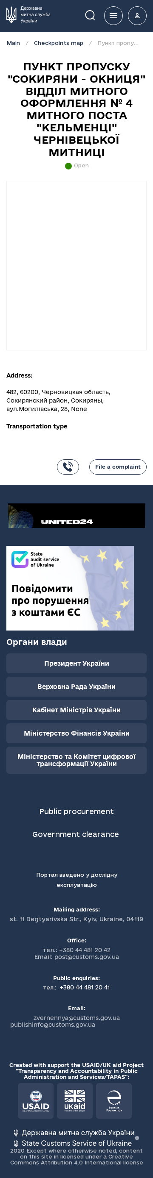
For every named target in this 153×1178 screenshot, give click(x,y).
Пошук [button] (96, 15)
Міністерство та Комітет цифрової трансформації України (76, 760)
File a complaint (118, 467)
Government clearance (76, 834)
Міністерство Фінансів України (77, 733)
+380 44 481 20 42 (84, 950)
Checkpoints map (58, 43)
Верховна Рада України (76, 686)
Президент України (76, 663)
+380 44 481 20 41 (84, 987)
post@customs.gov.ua (86, 956)
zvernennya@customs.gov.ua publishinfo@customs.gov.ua (65, 1021)
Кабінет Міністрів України (76, 710)
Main (13, 43)
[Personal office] (137, 15)
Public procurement (76, 811)
